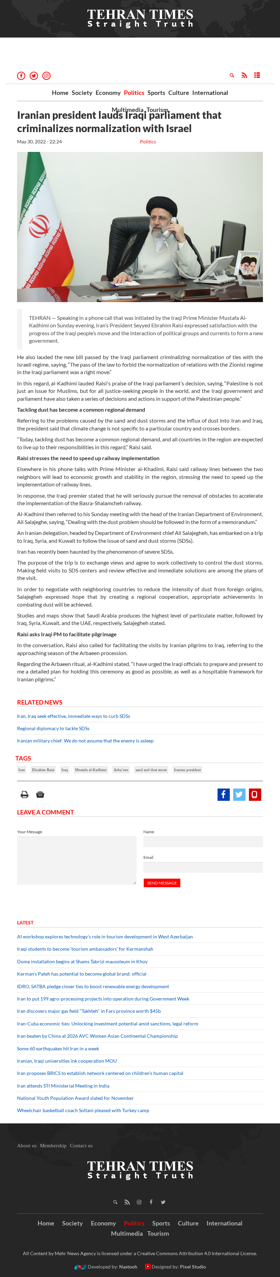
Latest (25, 922)
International (210, 92)
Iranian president (187, 770)
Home (60, 92)
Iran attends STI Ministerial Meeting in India (63, 1086)
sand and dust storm (151, 770)
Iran (21, 770)
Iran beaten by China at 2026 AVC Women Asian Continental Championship (97, 1036)
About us (27, 1145)
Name (148, 831)
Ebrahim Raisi (43, 770)
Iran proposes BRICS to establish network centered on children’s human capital (100, 1073)
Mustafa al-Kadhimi (91, 770)
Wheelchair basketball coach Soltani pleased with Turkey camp (83, 1110)
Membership (53, 1145)
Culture (178, 92)
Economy (108, 92)
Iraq (64, 770)
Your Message (29, 831)
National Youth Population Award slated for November (75, 1098)
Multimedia (127, 109)
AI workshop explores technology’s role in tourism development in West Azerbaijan (105, 936)
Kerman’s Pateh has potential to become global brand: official (81, 974)
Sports (156, 92)
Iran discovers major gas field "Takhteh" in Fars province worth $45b (89, 1011)
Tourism (157, 109)
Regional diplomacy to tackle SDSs (53, 728)
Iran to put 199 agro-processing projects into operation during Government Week (103, 999)
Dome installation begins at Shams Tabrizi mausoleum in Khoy (82, 961)
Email (148, 857)
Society (82, 92)
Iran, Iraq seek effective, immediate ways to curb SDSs (73, 716)
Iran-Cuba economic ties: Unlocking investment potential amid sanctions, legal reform (107, 1023)
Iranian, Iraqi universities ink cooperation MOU (67, 1061)
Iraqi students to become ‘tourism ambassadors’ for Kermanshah (85, 949)
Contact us (81, 1145)
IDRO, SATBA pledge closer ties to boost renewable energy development (93, 986)
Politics (134, 92)
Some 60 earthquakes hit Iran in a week (58, 1048)
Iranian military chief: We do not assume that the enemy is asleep (85, 740)
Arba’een (121, 770)
